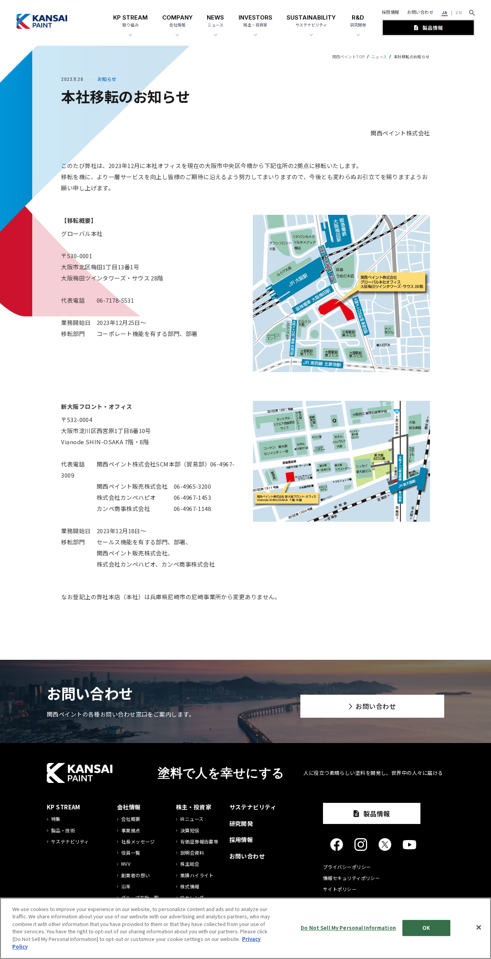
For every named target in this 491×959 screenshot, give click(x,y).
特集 (56, 819)
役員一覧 (130, 853)
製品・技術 (63, 830)
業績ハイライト (197, 875)
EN (459, 12)
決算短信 (189, 830)
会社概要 (130, 819)
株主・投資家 (194, 807)
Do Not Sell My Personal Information (348, 927)
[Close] (478, 927)
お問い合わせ (420, 12)
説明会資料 (192, 853)
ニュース (379, 56)
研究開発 (241, 823)
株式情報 (189, 886)
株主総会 (189, 864)
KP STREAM (64, 807)
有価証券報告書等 (199, 842)
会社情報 (129, 807)
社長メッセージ (138, 842)
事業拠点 (130, 830)
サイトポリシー (339, 889)
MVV (125, 864)
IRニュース (192, 819)
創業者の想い (135, 875)
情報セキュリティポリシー (351, 878)
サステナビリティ (70, 842)
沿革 (126, 886)
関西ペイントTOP (348, 56)
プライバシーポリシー (347, 866)
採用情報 (390, 12)
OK (426, 927)
